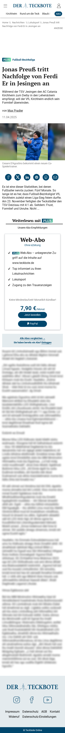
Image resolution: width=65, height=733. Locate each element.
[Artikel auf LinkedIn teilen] (27, 177)
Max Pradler (15, 111)
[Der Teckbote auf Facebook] (31, 699)
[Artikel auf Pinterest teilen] (36, 177)
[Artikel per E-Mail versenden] (55, 177)
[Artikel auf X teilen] (17, 177)
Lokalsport (33, 22)
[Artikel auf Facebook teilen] (8, 177)
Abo (58, 13)
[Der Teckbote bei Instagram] (16, 699)
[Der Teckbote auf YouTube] (48, 699)
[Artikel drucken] (46, 177)
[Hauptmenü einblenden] (6, 6)
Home (5, 22)
